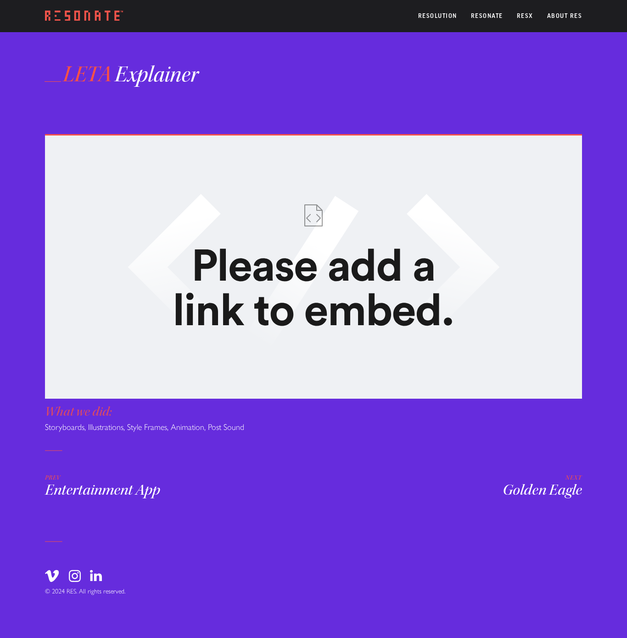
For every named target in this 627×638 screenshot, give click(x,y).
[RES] (84, 16)
